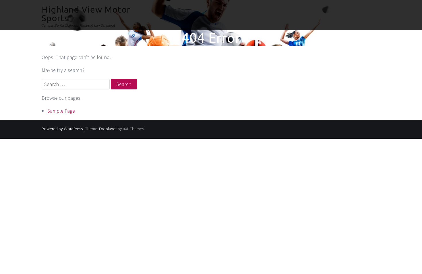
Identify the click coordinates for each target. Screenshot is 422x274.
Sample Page (61, 110)
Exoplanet (108, 129)
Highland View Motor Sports (86, 14)
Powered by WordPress (62, 129)
